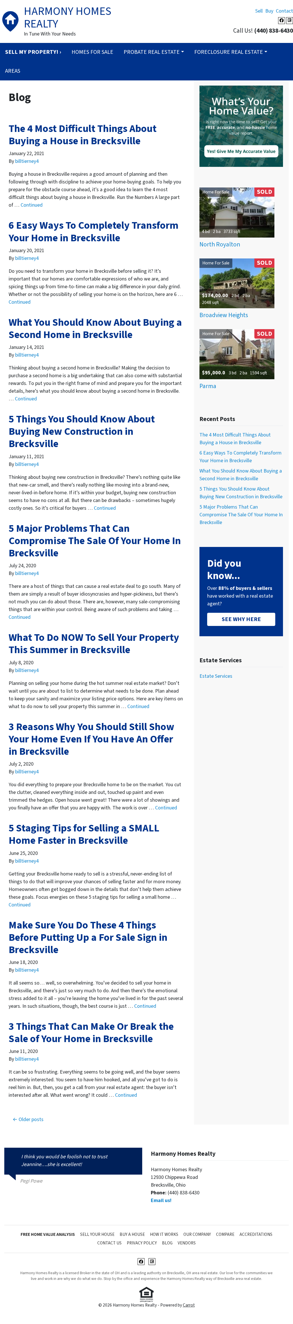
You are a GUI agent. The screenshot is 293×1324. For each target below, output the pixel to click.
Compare (225, 1234)
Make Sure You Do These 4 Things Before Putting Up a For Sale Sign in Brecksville (88, 937)
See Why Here (241, 619)
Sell (259, 11)
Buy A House (132, 1234)
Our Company (197, 1234)
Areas (12, 71)
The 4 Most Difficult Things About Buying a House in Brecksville (83, 134)
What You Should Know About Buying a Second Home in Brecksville (95, 328)
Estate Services (215, 676)
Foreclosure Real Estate (228, 52)
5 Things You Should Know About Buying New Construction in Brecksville (82, 431)
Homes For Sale (92, 52)
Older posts (31, 1119)
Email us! (161, 1200)
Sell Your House (97, 1234)
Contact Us (109, 1243)
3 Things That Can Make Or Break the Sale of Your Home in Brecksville (91, 1032)
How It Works (164, 1234)
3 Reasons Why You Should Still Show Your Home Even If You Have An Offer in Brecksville (91, 739)
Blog (167, 1243)
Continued (32, 205)
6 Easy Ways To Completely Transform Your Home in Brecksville (94, 231)
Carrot (189, 1305)
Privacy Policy (142, 1243)
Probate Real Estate (152, 52)
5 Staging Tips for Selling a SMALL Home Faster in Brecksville (84, 834)
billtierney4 (27, 161)
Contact (284, 11)
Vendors (187, 1243)
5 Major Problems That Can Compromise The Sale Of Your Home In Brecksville (95, 540)
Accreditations (255, 1234)
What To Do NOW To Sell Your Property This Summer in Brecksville (94, 643)
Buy (269, 11)
